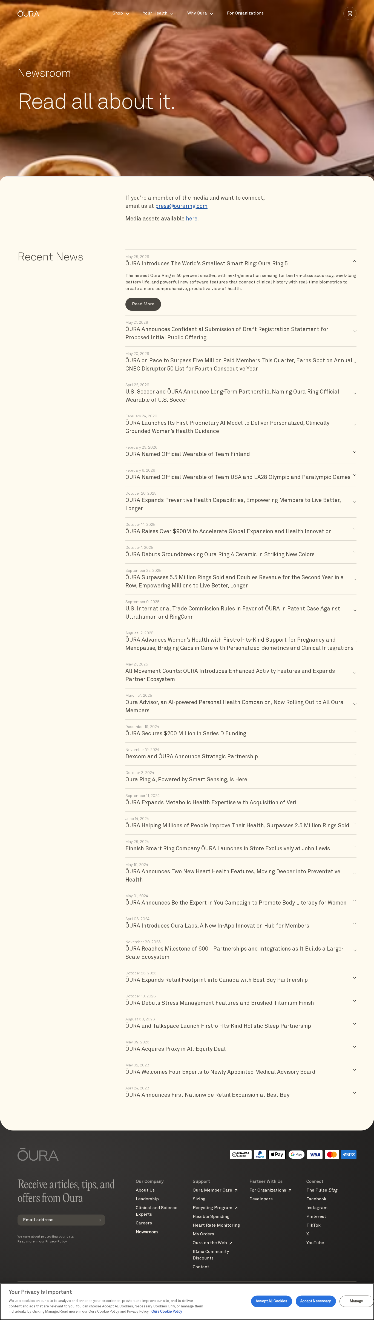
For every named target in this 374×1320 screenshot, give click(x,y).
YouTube (315, 1243)
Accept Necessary (315, 1301)
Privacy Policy (56, 1241)
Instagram (316, 1208)
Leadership (147, 1199)
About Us (145, 1190)
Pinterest (316, 1217)
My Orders (203, 1234)
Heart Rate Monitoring (216, 1225)
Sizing (199, 1199)
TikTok (313, 1225)
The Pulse (321, 1190)
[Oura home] (28, 13)
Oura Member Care (212, 1190)
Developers (261, 1199)
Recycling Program (212, 1208)
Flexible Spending (211, 1217)
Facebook (316, 1199)
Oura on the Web (210, 1243)
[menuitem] (121, 13)
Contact (201, 1267)
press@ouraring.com (181, 206)
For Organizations (267, 1190)
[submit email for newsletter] (98, 1220)
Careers (144, 1223)
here (191, 219)
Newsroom (147, 1232)
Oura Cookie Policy (166, 1311)
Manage (356, 1301)
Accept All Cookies (271, 1301)
